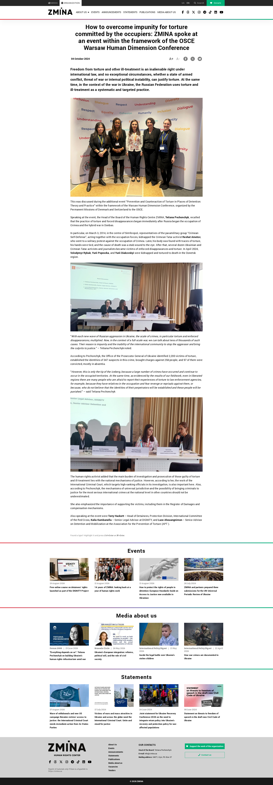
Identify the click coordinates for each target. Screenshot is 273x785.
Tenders (111, 770)
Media (54, 3)
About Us (112, 744)
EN (188, 3)
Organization (71, 3)
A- (178, 59)
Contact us (206, 755)
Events (95, 12)
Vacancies (113, 766)
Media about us (166, 12)
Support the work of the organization (206, 746)
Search (200, 3)
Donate (217, 3)
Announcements (111, 12)
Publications (147, 12)
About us (81, 12)
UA (183, 3)
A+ (171, 59)
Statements (130, 12)
